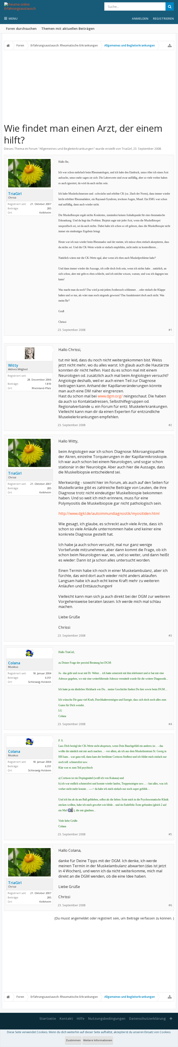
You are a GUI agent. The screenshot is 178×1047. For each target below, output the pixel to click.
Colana (14, 663)
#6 (170, 905)
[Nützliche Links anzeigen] (169, 45)
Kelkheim (45, 212)
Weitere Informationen (97, 1040)
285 (49, 208)
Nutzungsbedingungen (106, 1018)
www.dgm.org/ (110, 396)
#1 (170, 330)
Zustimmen (73, 1040)
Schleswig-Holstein (39, 682)
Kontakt (66, 1018)
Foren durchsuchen (21, 28)
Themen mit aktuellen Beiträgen (68, 28)
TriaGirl (127, 149)
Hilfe (80, 1018)
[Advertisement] (89, 86)
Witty (13, 365)
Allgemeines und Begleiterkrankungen (66, 149)
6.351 (48, 677)
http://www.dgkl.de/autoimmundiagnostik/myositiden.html (108, 513)
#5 (170, 834)
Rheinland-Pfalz (41, 388)
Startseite (47, 1018)
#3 (170, 636)
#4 (170, 724)
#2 (170, 425)
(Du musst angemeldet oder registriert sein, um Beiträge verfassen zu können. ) (114, 918)
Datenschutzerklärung (147, 1018)
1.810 (48, 383)
